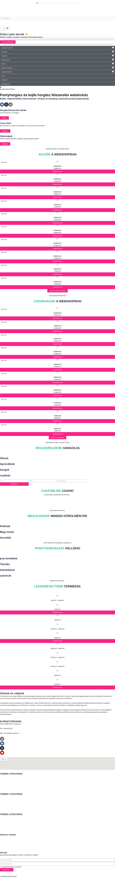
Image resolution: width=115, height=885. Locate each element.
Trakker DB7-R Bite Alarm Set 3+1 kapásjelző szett (57, 203)
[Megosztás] (13, 881)
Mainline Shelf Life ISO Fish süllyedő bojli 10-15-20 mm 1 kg (57, 673)
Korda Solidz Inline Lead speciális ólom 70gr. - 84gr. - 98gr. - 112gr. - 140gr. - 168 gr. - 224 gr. (57, 598)
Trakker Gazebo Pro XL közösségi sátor (57, 241)
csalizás (5, 475)
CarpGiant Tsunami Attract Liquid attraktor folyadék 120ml (57, 607)
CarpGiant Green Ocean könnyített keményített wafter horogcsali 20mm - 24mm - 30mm (57, 655)
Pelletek (5, 526)
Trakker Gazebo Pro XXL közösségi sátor (57, 228)
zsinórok (5, 575)
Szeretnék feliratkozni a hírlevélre (11, 867)
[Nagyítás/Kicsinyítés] (2, 881)
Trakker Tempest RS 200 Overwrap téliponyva (57, 254)
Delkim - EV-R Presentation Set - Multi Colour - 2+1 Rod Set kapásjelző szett (57, 190)
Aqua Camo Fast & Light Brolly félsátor (57, 215)
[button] (57, 48)
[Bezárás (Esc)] (18, 881)
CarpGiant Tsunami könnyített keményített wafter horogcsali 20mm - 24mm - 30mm (57, 627)
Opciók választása (57, 602)
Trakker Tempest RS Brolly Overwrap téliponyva (57, 401)
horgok (4, 469)
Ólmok (4, 458)
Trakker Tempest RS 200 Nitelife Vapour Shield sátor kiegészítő (57, 414)
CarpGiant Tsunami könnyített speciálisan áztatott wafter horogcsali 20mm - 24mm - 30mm (57, 646)
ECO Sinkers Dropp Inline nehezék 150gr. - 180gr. (57, 618)
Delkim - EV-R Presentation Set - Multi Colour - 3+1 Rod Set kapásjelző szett (57, 177)
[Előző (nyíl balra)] (2, 883)
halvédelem (7, 569)
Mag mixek (7, 531)
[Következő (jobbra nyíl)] (7, 883)
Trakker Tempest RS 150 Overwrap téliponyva (57, 267)
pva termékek (8, 558)
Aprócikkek (7, 464)
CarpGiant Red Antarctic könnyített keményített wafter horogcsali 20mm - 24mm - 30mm (57, 664)
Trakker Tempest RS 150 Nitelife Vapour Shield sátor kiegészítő (57, 426)
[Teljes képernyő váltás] (7, 881)
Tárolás (5, 564)
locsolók (5, 537)
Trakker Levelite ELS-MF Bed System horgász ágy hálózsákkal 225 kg (57, 164)
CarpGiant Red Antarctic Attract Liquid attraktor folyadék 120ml (57, 636)
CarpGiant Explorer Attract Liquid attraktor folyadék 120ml (57, 682)
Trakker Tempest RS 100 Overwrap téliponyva (57, 280)
